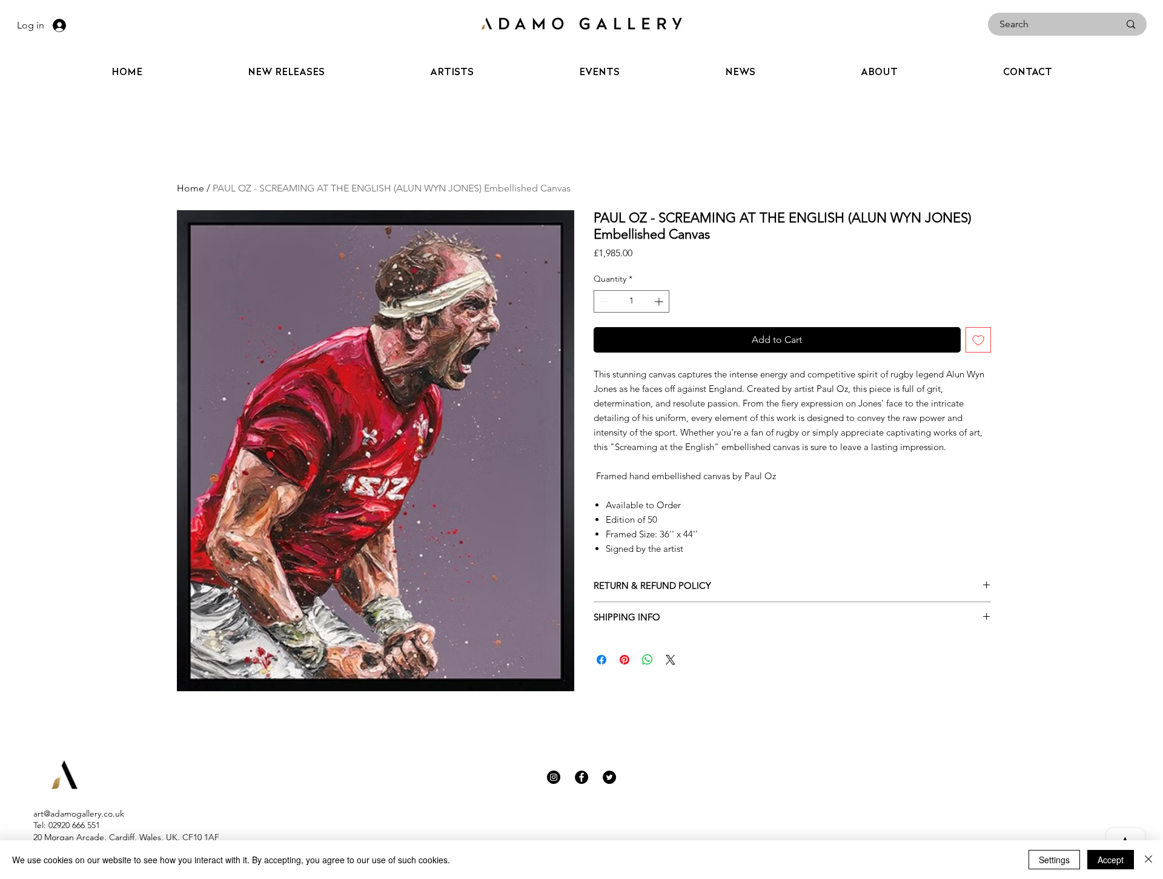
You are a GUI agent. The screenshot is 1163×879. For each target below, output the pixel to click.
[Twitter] (609, 777)
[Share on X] (670, 659)
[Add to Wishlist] (978, 340)
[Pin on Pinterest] (624, 659)
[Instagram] (553, 777)
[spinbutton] (631, 301)
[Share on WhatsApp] (647, 659)
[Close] (1148, 859)
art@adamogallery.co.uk (78, 813)
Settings (1054, 860)
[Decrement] (603, 301)
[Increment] (660, 301)
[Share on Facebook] (601, 659)
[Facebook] (581, 777)
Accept (1111, 860)
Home (190, 188)
